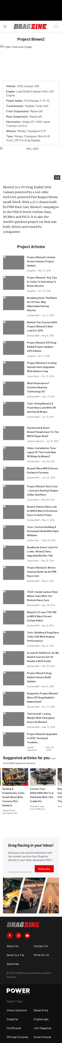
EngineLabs (12, 813)
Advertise (13, 964)
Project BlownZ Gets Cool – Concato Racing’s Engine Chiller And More (42, 490)
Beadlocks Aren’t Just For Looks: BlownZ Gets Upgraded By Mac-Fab (42, 551)
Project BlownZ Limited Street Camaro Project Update (41, 261)
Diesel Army (41, 1010)
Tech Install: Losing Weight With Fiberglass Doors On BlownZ (41, 717)
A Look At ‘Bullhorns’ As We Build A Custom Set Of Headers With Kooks (43, 656)
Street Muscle (42, 1037)
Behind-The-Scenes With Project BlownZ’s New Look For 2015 (42, 326)
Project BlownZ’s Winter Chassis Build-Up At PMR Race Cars (41, 571)
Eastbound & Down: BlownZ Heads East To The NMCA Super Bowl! (43, 431)
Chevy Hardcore (17, 1010)
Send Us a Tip (15, 955)
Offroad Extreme (17, 1037)
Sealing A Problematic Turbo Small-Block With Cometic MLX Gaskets (13, 797)
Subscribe (44, 868)
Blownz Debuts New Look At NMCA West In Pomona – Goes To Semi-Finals (43, 510)
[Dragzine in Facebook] (10, 935)
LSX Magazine (42, 1028)
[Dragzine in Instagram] (18, 935)
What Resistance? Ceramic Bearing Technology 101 (38, 387)
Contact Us (41, 946)
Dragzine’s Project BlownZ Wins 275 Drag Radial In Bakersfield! (42, 697)
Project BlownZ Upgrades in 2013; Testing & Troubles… (42, 738)
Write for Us (41, 955)
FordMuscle (39, 808)
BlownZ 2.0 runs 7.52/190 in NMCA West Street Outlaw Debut (41, 616)
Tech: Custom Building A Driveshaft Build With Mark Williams (43, 531)
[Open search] (56, 26)
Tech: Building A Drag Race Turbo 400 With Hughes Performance (43, 636)
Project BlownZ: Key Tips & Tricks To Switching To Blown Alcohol (42, 281)
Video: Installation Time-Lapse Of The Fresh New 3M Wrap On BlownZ (42, 452)
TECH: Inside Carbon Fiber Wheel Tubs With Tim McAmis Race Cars (42, 596)
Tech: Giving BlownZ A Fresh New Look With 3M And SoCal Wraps (41, 407)
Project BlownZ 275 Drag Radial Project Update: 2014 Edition (41, 346)
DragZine (12, 1019)
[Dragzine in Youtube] (27, 935)
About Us (12, 946)
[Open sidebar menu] (5, 26)
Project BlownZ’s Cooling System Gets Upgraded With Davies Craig (42, 367)
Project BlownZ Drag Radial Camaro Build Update (39, 677)
